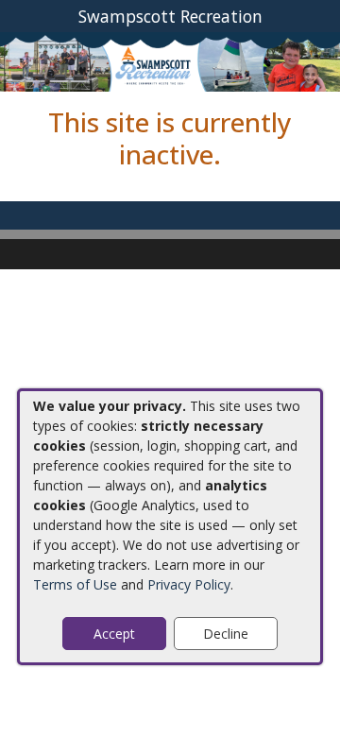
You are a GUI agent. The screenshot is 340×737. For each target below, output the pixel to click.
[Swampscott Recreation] (170, 61)
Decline (225, 634)
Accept (114, 634)
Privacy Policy (188, 584)
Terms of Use (75, 584)
